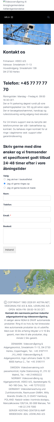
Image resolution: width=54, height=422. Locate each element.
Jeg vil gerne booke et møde (21, 188)
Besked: (7, 226)
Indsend (9, 249)
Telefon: (7, 204)
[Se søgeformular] (48, 17)
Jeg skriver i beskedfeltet (19, 179)
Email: (7, 215)
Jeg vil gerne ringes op (18, 183)
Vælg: (6, 175)
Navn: (6, 193)
